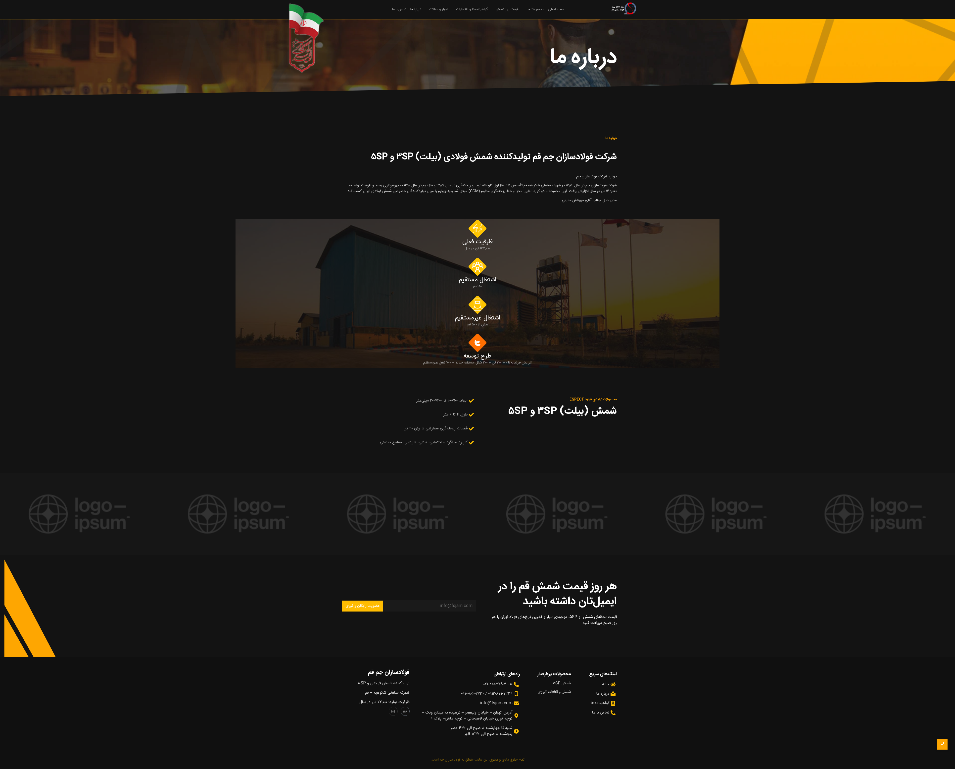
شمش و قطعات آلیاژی (554, 692)
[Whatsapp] (405, 711)
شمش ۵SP (562, 683)
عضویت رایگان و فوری (363, 606)
